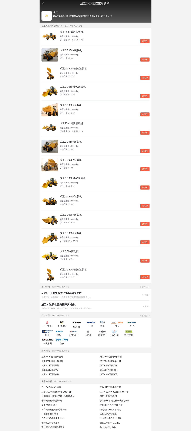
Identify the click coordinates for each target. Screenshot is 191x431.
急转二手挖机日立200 (110, 422)
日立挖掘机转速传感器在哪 (54, 409)
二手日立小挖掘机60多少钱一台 (56, 391)
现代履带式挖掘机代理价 (52, 427)
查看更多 (144, 315)
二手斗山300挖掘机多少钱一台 (114, 391)
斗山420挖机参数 (108, 427)
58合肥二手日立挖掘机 (110, 418)
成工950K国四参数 (50, 374)
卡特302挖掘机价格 (50, 422)
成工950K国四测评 (50, 369)
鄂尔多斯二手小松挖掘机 (111, 387)
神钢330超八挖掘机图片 (111, 404)
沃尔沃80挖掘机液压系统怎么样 (114, 400)
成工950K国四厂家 (108, 365)
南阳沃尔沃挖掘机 (108, 413)
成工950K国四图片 (50, 365)
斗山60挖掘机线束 (49, 413)
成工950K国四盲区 (108, 369)
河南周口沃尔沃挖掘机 (110, 409)
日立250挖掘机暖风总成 (52, 418)
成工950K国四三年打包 (52, 356)
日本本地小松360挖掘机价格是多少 (57, 395)
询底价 (145, 41)
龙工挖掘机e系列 (49, 404)
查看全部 (144, 286)
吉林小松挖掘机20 (108, 395)
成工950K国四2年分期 (110, 360)
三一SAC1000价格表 (51, 387)
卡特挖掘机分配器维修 (51, 400)
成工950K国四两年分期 (111, 356)
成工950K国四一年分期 (52, 360)
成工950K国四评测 (108, 374)
